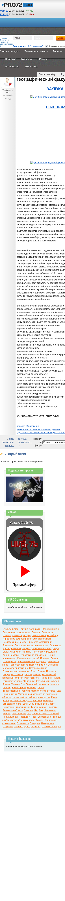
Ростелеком (39, 652)
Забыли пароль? (35, 46)
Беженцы (16, 648)
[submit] (62, 74)
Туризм (28, 674)
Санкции (28, 710)
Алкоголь (18, 726)
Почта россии (39, 635)
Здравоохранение (12, 704)
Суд (23, 684)
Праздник (35, 723)
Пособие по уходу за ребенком (26, 700)
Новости (33, 665)
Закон (38, 629)
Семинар (17, 635)
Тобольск (14, 655)
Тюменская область (13, 710)
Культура (54, 684)
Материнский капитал (47, 681)
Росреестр (8, 645)
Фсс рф (27, 635)
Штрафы (35, 726)
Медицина (51, 652)
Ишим (52, 655)
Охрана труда (10, 694)
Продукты (51, 671)
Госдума (26, 648)
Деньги (54, 658)
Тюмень (6, 713)
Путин (41, 687)
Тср (59, 726)
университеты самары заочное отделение (38, 429)
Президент (24, 717)
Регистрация (19, 46)
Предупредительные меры (17, 632)
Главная (3, 38)
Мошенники (29, 681)
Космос (22, 642)
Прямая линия (10, 717)
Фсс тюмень (17, 674)
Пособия (31, 687)
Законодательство (12, 681)
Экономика (55, 645)
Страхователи (10, 671)
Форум (3, 40)
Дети (25, 704)
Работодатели (31, 678)
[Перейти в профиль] (8, 86)
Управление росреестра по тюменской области (27, 639)
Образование (44, 717)
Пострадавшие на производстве (31, 645)
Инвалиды (24, 671)
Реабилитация (49, 726)
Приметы (27, 652)
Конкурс (26, 691)
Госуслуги (8, 726)
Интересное (47, 723)
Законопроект (19, 687)
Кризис (6, 648)
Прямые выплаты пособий (45, 713)
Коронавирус (9, 658)
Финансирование (11, 691)
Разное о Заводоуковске (6, 44)
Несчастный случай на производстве (31, 697)
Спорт (51, 704)
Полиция (44, 658)
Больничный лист (12, 652)
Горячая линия (39, 707)
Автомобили (45, 642)
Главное (7, 635)
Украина (15, 684)
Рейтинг (24, 629)
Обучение (53, 665)
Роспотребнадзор (19, 665)
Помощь (36, 632)
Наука (6, 700)
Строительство (10, 629)
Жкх (41, 710)
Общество (33, 642)
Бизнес (43, 665)
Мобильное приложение (15, 668)
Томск (33, 671)
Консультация (24, 658)
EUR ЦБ (4, 14)
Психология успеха (41, 648)
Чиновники (46, 678)
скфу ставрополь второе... (8, 442)
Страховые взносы (39, 668)
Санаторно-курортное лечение (19, 661)
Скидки (6, 674)
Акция (6, 655)
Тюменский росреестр (37, 684)
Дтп (45, 704)
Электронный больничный (16, 707)
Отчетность (23, 723)
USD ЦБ (4, 11)
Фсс (29, 713)
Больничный (35, 704)
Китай (36, 658)
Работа (56, 678)
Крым (54, 697)
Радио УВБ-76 (21, 522)
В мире (41, 671)
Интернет (48, 700)
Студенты (41, 661)
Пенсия (6, 687)
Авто (31, 629)
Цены (27, 726)
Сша (59, 691)
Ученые (37, 674)
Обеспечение (19, 713)
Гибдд (56, 648)
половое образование (28, 426)
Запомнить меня (57, 46)
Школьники (50, 710)
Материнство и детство (43, 691)
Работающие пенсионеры (34, 655)
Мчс (36, 710)
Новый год (52, 635)
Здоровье (53, 707)
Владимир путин (50, 629)
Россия (6, 684)
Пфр (34, 717)
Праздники (47, 632)
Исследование (10, 642)
